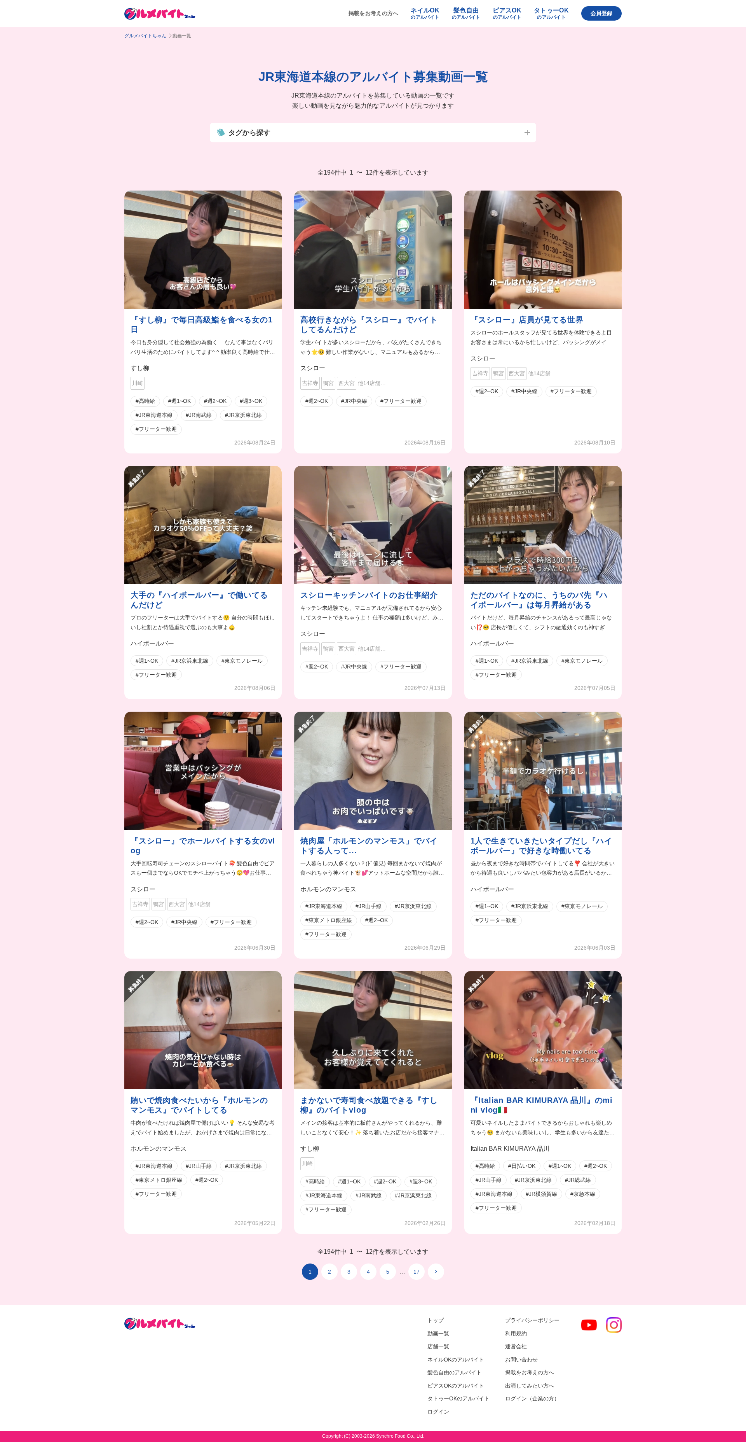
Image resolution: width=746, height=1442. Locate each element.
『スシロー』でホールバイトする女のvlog (203, 845)
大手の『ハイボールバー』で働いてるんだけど (199, 600)
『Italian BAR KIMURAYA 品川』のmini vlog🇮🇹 (542, 1105)
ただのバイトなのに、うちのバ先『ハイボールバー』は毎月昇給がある (539, 600)
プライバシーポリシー (532, 1320)
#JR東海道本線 (154, 415)
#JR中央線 (354, 401)
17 (416, 1272)
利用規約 (516, 1333)
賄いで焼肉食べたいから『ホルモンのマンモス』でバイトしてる (199, 1105)
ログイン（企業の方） (532, 1398)
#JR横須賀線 (541, 1194)
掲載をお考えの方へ (374, 13)
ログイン (438, 1412)
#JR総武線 (578, 1180)
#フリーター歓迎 (156, 429)
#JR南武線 (199, 415)
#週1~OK (179, 401)
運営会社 (516, 1346)
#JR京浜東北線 (243, 415)
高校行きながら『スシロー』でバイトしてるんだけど (369, 324)
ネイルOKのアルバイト (455, 1359)
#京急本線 (582, 1194)
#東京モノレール (242, 661)
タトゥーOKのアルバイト (458, 1398)
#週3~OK (251, 401)
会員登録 (601, 13)
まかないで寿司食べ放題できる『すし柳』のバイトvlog (369, 1105)
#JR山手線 (369, 906)
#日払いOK (521, 1166)
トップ (435, 1320)
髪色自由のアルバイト (454, 1372)
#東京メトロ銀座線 (328, 920)
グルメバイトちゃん (145, 35)
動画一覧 (438, 1333)
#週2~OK (215, 401)
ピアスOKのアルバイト (455, 1385)
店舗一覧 (438, 1346)
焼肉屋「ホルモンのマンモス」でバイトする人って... (369, 845)
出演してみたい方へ (529, 1385)
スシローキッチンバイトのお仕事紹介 (369, 595)
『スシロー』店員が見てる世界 (527, 319)
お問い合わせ (521, 1359)
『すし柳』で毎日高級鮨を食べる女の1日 (201, 324)
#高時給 (145, 401)
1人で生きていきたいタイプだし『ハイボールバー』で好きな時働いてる (541, 845)
